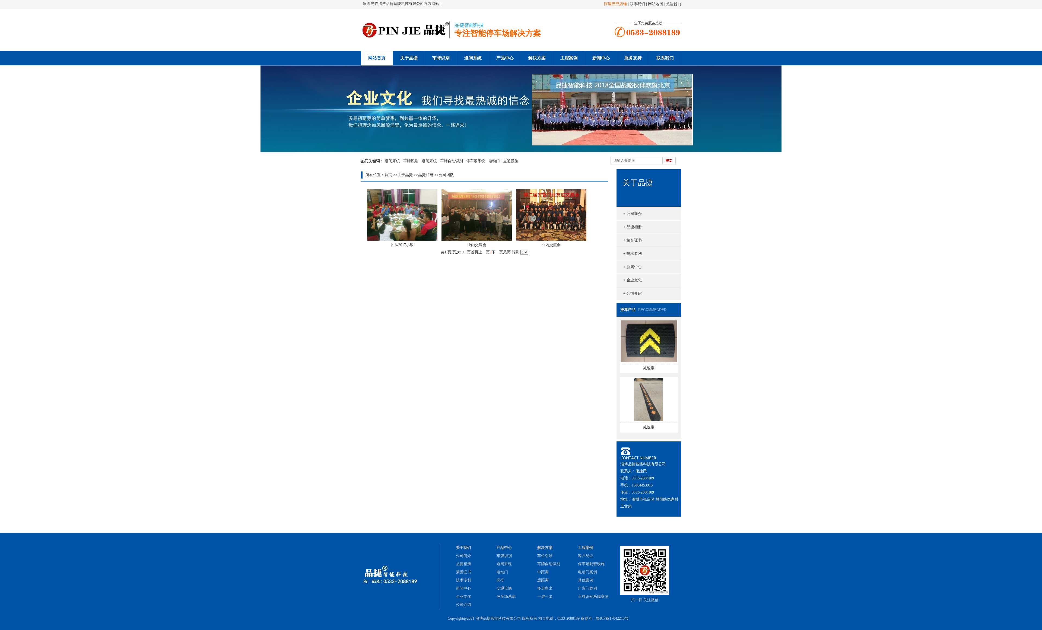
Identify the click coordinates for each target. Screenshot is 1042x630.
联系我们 (638, 4)
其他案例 (585, 580)
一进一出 (544, 596)
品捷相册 (425, 175)
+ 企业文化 (632, 280)
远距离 (543, 580)
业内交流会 (476, 245)
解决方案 (537, 58)
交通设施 (510, 161)
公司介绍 (463, 605)
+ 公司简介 (632, 214)
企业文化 (463, 596)
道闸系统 (473, 58)
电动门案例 (587, 572)
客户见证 (585, 556)
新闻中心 (601, 58)
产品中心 (505, 58)
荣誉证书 (463, 572)
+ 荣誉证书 (632, 240)
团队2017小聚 (402, 245)
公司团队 (446, 175)
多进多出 (544, 588)
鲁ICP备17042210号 (612, 618)
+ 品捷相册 (632, 227)
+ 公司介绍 (632, 293)
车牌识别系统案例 (593, 596)
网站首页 (377, 58)
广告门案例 (587, 588)
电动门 (494, 161)
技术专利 (463, 580)
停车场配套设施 (591, 564)
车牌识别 (441, 58)
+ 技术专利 (632, 254)
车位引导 (544, 556)
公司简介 (463, 556)
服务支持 (633, 58)
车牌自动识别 (451, 161)
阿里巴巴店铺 (615, 4)
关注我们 (673, 4)
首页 (388, 175)
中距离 (543, 572)
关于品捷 (409, 58)
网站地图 (655, 4)
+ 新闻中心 (632, 267)
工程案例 (569, 58)
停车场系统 (475, 161)
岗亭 (500, 580)
